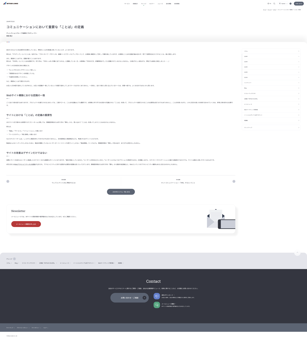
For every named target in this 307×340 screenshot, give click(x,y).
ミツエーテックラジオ (249, 93)
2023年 (246, 72)
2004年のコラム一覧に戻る (121, 192)
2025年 (246, 61)
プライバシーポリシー (22, 327)
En (270, 3)
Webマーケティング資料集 (251, 109)
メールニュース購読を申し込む (26, 224)
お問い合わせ (298, 3)
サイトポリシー (35, 327)
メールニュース (248, 104)
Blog (245, 88)
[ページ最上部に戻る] (297, 252)
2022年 (246, 77)
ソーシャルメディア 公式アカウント (253, 115)
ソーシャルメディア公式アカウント (83, 263)
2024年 (246, 67)
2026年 (246, 56)
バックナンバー (248, 82)
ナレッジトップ (248, 127)
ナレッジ (270, 9)
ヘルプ (45, 327)
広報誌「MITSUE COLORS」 (251, 99)
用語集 (246, 120)
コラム (274, 9)
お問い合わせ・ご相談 (129, 297)
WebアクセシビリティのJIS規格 (25, 164)
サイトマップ (9, 327)
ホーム (264, 9)
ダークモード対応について (290, 4)
